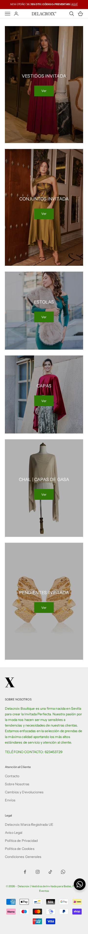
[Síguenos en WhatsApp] (63, 871)
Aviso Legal (13, 832)
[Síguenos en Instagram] (37, 871)
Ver (44, 91)
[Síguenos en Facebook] (24, 871)
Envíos (10, 800)
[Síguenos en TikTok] (50, 871)
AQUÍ (74, 4)
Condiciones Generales (23, 857)
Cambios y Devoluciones (24, 792)
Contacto (12, 776)
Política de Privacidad (21, 840)
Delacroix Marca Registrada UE (29, 824)
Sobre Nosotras (17, 784)
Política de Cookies (19, 848)
